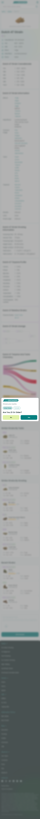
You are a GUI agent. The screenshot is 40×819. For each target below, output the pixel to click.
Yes (29, 417)
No (11, 417)
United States (7, 408)
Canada (16, 408)
